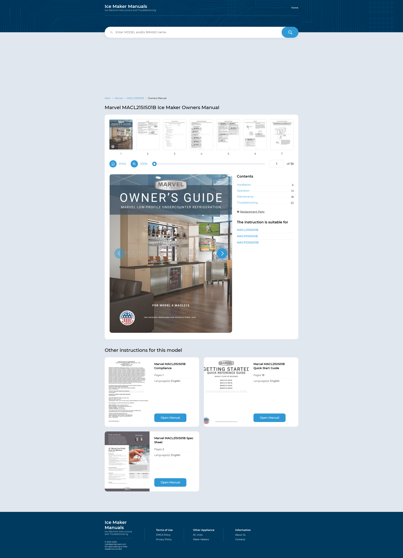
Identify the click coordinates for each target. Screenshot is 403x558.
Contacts (240, 539)
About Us (240, 534)
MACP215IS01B (247, 236)
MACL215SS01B (247, 230)
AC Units (198, 534)
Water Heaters (201, 539)
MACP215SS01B (248, 242)
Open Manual (170, 417)
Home (294, 7)
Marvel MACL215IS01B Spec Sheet (173, 440)
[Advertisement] (201, 64)
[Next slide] (222, 253)
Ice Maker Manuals (130, 8)
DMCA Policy (163, 534)
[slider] (154, 164)
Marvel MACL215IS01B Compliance (170, 366)
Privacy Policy (164, 539)
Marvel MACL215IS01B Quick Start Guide (269, 366)
